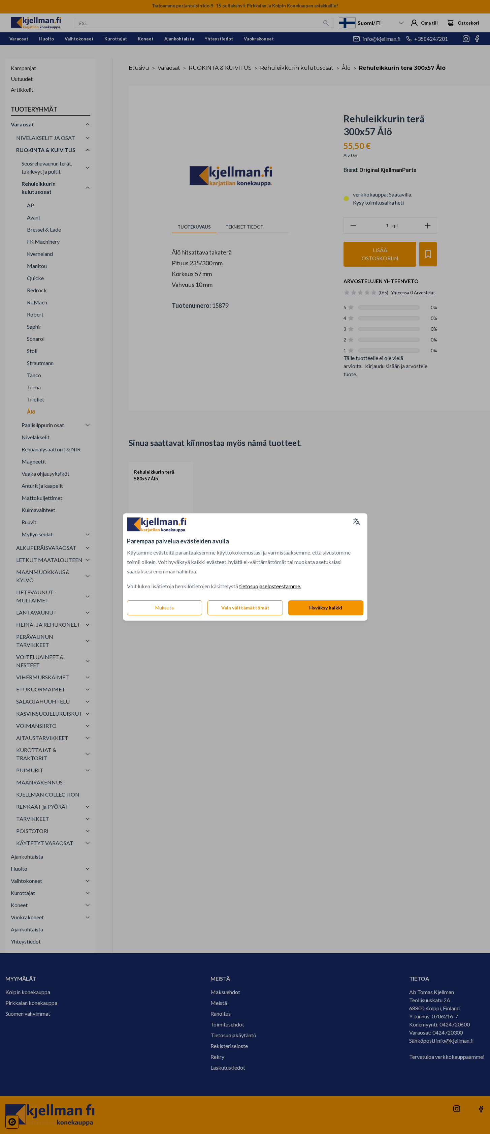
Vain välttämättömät (245, 607)
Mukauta (164, 607)
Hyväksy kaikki (325, 607)
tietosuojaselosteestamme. (270, 586)
